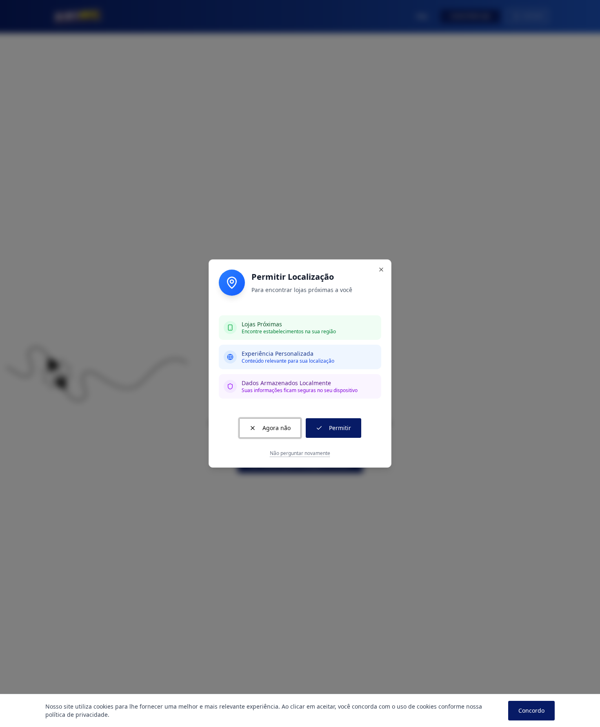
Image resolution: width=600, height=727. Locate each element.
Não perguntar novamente (300, 453)
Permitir (340, 428)
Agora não (276, 428)
